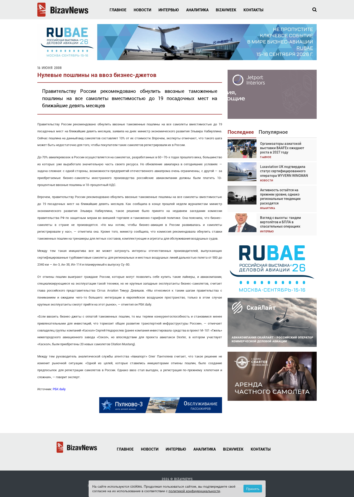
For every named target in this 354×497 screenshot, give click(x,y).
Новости (142, 10)
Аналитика (197, 10)
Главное (118, 10)
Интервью (168, 10)
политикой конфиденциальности (194, 490)
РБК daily (59, 389)
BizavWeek (226, 10)
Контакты (253, 10)
